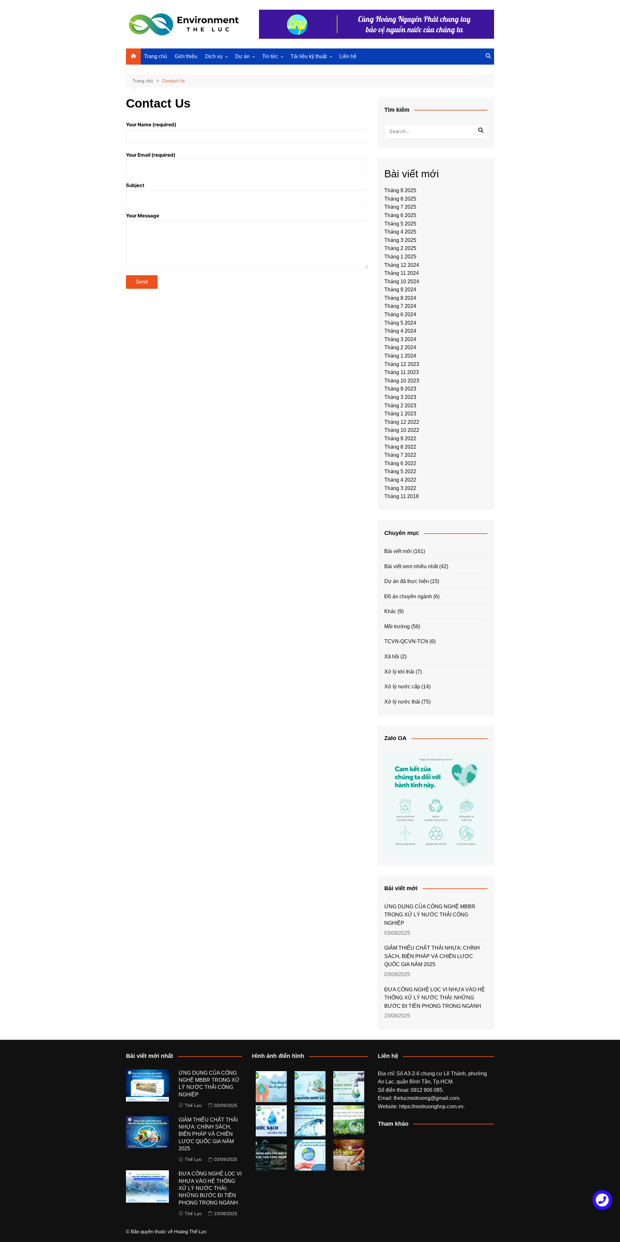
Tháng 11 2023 (401, 372)
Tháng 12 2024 (401, 265)
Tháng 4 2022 (400, 480)
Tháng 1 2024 (400, 356)
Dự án (242, 56)
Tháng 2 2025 (400, 248)
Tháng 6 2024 (400, 314)
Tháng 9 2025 (400, 190)
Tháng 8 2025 (400, 199)
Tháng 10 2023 (401, 380)
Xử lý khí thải (399, 671)
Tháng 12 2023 (401, 364)
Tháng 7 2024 (400, 306)
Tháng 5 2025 (400, 223)
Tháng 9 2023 (400, 388)
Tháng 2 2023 (400, 405)
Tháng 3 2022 (400, 488)
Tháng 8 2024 (400, 298)
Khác (390, 611)
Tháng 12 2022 (401, 422)
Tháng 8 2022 (400, 447)
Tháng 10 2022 (401, 430)
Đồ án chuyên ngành (408, 596)
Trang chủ (155, 56)
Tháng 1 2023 (400, 413)
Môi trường (397, 626)
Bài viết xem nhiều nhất (411, 566)
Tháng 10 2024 (401, 281)
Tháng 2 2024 (400, 347)
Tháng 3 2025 (400, 240)
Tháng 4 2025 (400, 232)
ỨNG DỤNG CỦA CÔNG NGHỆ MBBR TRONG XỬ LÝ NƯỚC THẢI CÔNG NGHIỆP (429, 915)
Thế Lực (193, 1105)
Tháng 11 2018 (401, 496)
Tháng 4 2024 (400, 331)
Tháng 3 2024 (400, 339)
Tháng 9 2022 (400, 438)
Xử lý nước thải (402, 701)
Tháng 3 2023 (400, 397)
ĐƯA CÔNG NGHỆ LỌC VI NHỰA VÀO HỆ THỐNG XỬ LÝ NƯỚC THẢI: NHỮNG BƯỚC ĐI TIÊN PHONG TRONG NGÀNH (434, 998)
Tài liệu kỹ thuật (309, 56)
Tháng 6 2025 (400, 215)
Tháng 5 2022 (400, 471)
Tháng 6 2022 (400, 463)
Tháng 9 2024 (400, 289)
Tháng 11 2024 (401, 273)
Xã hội (391, 656)
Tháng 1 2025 (400, 256)
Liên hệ (347, 56)
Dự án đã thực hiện (406, 581)
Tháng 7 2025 (400, 207)
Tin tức (270, 56)
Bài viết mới (398, 551)
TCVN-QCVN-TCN (406, 641)
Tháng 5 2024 (400, 323)
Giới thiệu (186, 56)
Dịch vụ (213, 56)
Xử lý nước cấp (402, 686)
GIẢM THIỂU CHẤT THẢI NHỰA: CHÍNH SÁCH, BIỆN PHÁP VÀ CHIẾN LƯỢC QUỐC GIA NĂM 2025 (432, 956)
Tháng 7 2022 (400, 455)
